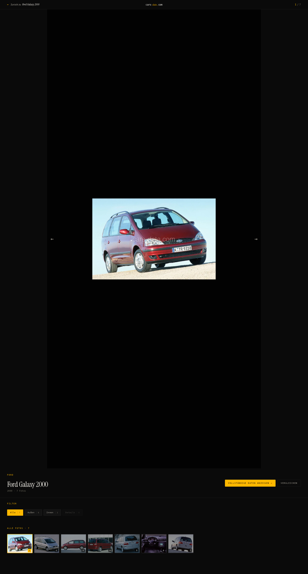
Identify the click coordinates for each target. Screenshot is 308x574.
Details (72, 512)
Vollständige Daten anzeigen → (250, 483)
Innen (52, 512)
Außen (33, 512)
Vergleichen (289, 483)
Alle (15, 512)
